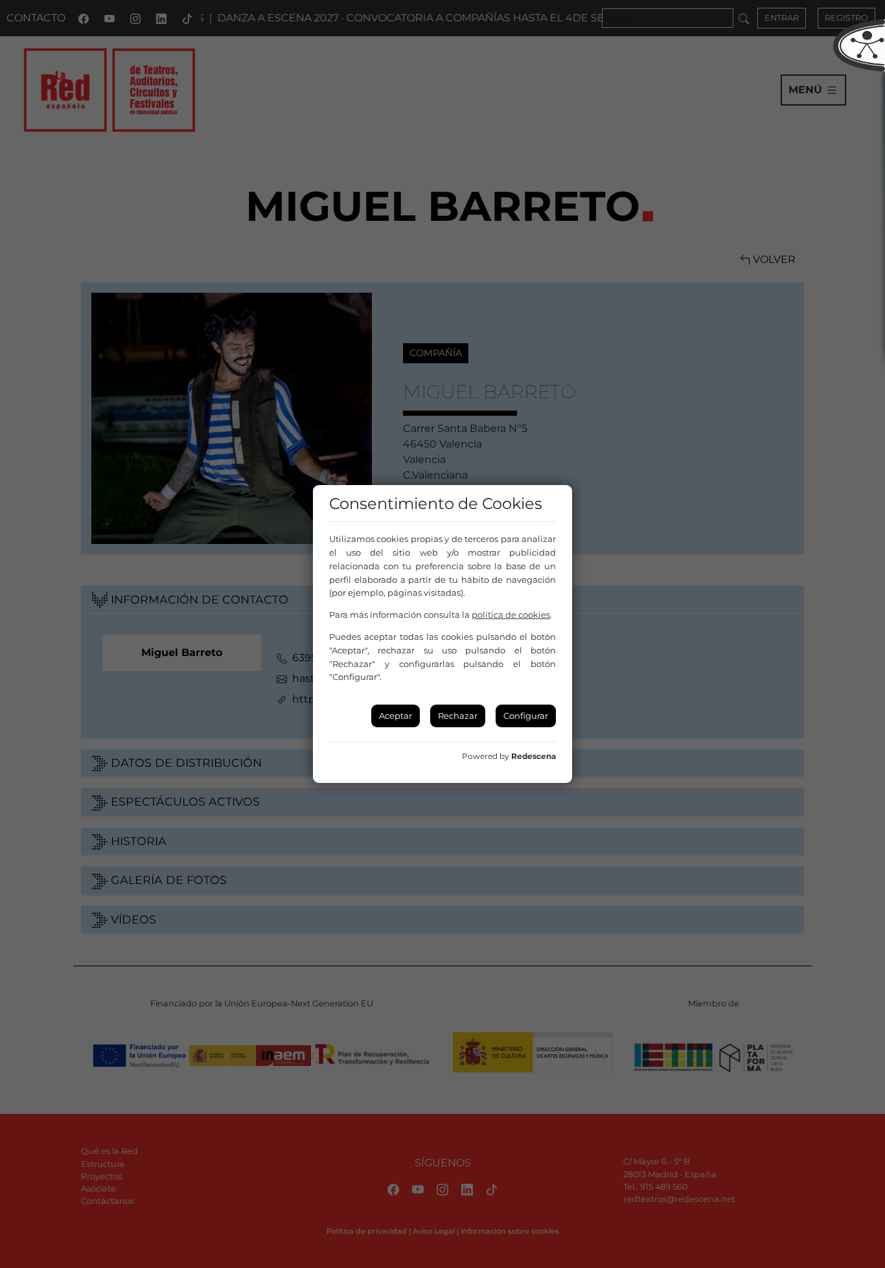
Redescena (533, 756)
